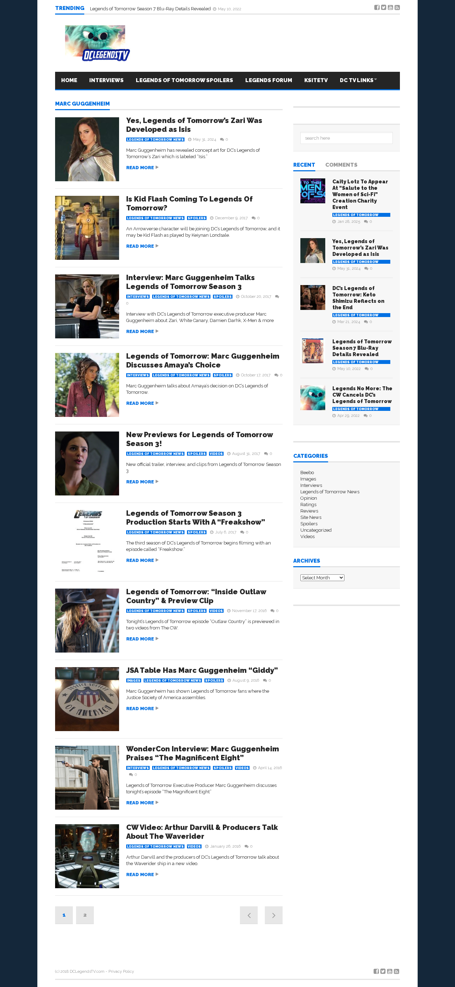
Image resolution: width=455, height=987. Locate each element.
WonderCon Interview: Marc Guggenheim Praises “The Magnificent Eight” (202, 753)
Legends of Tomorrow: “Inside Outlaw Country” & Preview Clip (196, 596)
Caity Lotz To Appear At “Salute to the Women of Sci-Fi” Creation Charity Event (360, 194)
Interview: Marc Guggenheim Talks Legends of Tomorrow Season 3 (190, 282)
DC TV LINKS (357, 80)
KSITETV (316, 80)
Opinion (308, 498)
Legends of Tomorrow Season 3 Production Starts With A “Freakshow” (195, 517)
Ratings (308, 504)
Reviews (309, 511)
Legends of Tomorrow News (155, 139)
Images (133, 680)
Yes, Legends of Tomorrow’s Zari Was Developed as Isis (360, 247)
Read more (140, 167)
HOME (69, 80)
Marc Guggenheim (82, 104)
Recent (304, 165)
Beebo (307, 472)
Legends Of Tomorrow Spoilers (184, 80)
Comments (341, 165)
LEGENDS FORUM (268, 80)
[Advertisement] (169, 945)
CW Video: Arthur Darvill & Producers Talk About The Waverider (202, 832)
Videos (216, 454)
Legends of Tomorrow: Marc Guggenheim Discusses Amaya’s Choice (202, 360)
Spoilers (197, 218)
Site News (310, 517)
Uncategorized (316, 530)
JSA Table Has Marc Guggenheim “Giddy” (202, 670)
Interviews (106, 80)
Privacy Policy (121, 971)
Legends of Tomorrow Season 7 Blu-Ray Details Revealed (362, 348)
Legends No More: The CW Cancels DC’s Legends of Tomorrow (155, 8)
